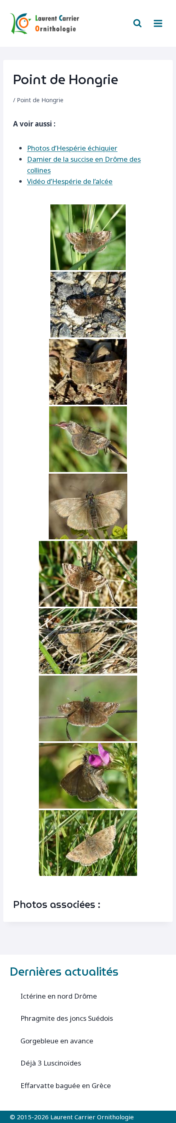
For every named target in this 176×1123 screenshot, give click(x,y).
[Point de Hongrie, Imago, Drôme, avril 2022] (88, 574)
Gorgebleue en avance (56, 1040)
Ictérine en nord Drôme (58, 996)
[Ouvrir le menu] (157, 23)
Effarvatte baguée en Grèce (65, 1085)
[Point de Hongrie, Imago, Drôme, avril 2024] (88, 843)
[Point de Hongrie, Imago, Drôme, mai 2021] (88, 506)
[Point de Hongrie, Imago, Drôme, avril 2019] (88, 237)
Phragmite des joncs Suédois (66, 1018)
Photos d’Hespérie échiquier (72, 148)
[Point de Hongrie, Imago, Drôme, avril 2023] (88, 708)
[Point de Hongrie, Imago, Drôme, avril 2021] (88, 372)
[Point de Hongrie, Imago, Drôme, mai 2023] (88, 776)
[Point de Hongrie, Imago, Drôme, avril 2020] (88, 304)
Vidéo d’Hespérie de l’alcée (70, 181)
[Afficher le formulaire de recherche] (137, 23)
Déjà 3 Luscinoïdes (50, 1063)
